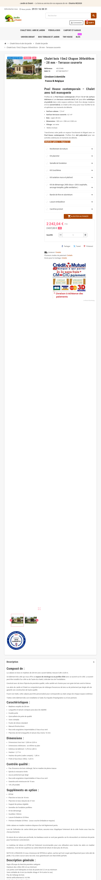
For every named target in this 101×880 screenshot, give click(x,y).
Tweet (78, 246)
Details (58, 252)
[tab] (50, 662)
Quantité (49, 235)
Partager (67, 246)
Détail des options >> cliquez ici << (57, 142)
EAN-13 (47, 71)
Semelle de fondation (56, 163)
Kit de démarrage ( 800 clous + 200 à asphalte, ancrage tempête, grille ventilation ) (66, 186)
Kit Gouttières (53, 170)
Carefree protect (54, 209)
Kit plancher (53, 156)
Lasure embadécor (55, 202)
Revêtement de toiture (57, 149)
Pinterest (89, 246)
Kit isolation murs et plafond (59, 177)
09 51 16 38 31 (39, 9)
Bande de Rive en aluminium (59, 195)
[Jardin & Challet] (13, 19)
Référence (48, 68)
